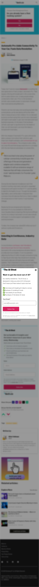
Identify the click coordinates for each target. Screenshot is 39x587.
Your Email (7, 299)
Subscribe (11, 309)
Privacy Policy (32, 315)
